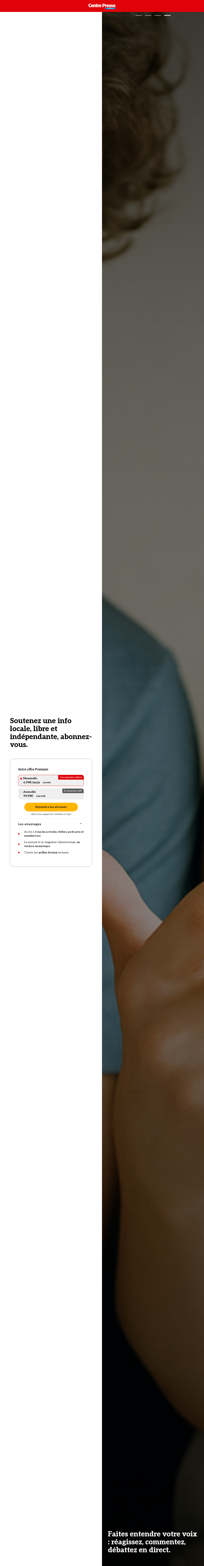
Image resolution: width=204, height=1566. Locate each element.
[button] (138, 15)
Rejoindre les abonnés (51, 807)
